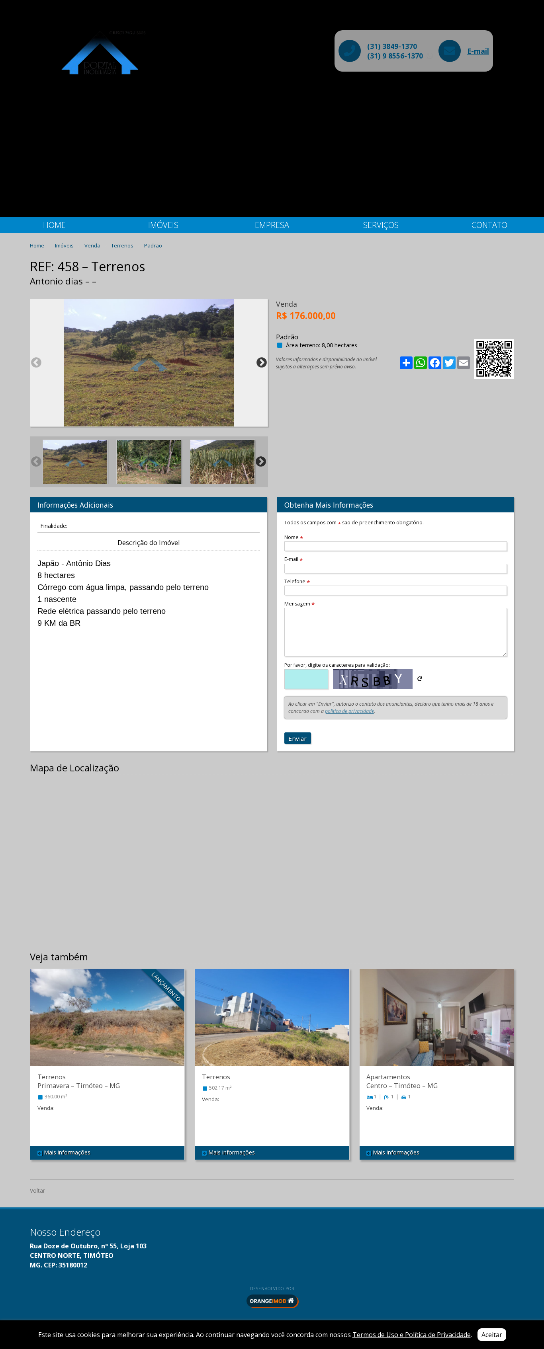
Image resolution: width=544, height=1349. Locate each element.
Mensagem (299, 603)
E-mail (478, 51)
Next (262, 363)
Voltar (37, 1190)
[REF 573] (272, 1025)
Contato (489, 225)
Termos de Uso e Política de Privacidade (411, 1334)
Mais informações (66, 1152)
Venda (93, 245)
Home (54, 225)
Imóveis (163, 225)
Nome (293, 537)
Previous (36, 363)
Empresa (272, 225)
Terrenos (123, 245)
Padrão (153, 245)
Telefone (297, 581)
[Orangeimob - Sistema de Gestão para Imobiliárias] (272, 1300)
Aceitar (491, 1334)
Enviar (297, 738)
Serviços (381, 225)
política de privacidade (349, 711)
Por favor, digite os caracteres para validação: (337, 665)
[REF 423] (107, 1025)
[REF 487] (437, 1025)
